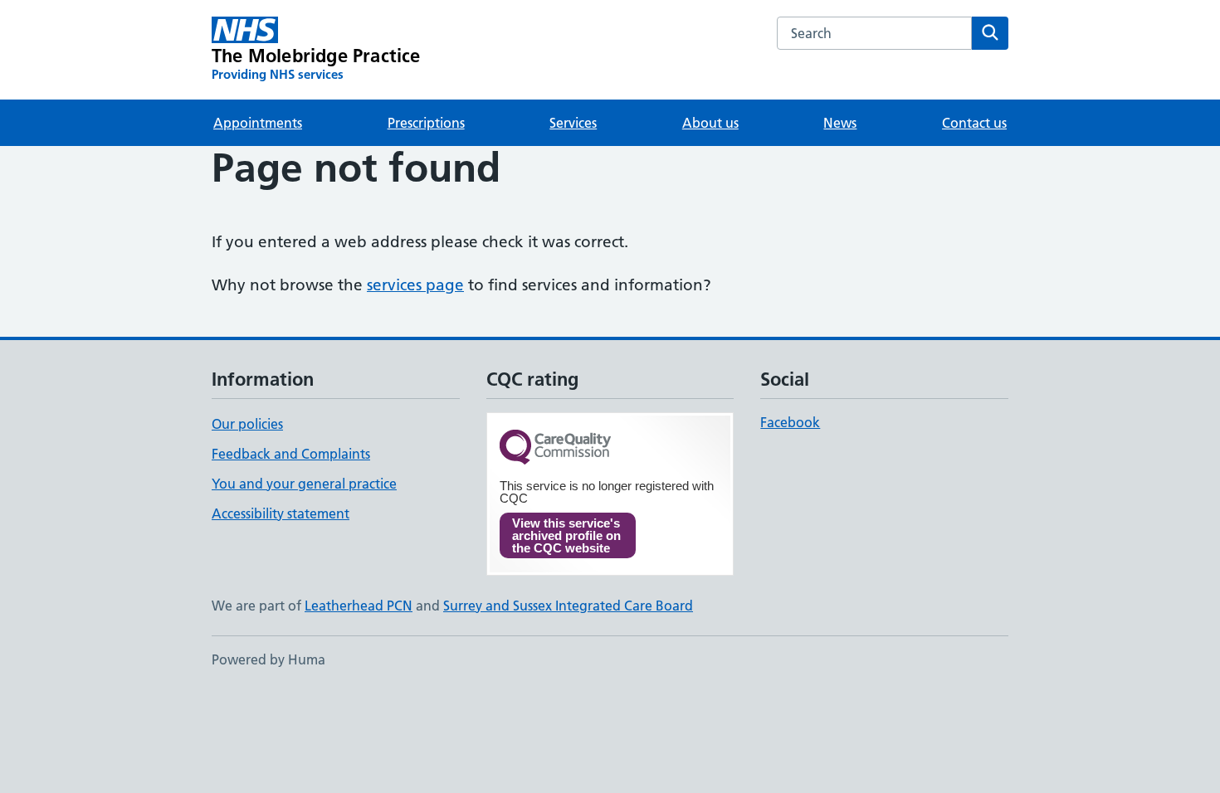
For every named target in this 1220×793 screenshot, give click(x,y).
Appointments (257, 122)
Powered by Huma (268, 659)
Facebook (790, 422)
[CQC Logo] (555, 448)
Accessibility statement (280, 513)
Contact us (974, 122)
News (839, 122)
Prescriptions (426, 122)
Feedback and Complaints (291, 453)
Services (573, 122)
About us (710, 122)
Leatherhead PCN (358, 605)
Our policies (247, 424)
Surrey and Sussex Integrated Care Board (568, 605)
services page (415, 284)
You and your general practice (304, 483)
